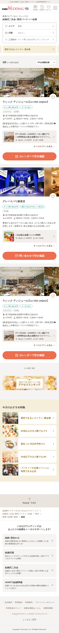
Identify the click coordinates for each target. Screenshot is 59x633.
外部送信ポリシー (13, 608)
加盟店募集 (48, 608)
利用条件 (29, 602)
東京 (37, 514)
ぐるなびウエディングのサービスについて (29, 614)
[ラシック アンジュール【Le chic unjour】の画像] (29, 82)
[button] (29, 540)
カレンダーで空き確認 (31, 156)
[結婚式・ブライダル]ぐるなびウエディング (20, 511)
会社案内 (8, 602)
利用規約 (18, 602)
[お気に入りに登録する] (53, 97)
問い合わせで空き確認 (31, 255)
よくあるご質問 (29, 620)
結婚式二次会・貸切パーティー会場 (17, 514)
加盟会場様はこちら (32, 608)
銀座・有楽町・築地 (10, 517)
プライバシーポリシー (44, 602)
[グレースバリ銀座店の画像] (29, 182)
